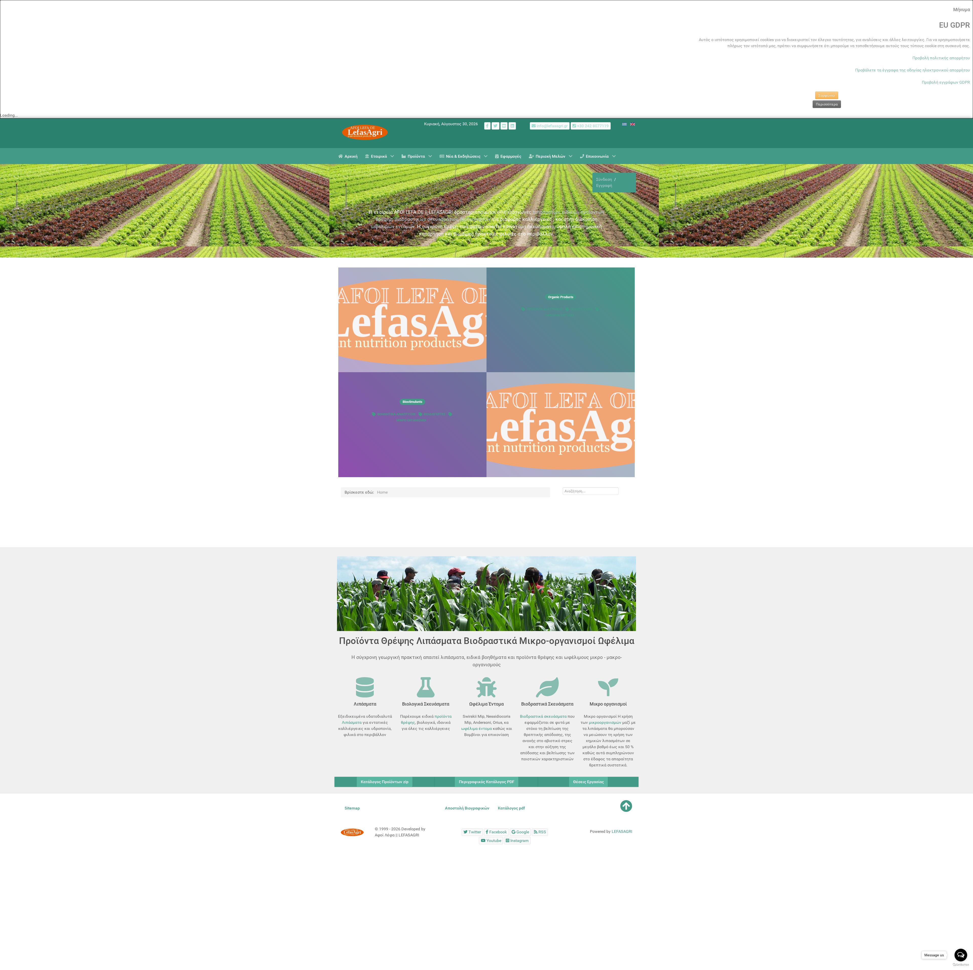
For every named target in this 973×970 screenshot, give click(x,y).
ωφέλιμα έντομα (476, 728)
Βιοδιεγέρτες (434, 414)
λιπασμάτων (546, 212)
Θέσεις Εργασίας (588, 781)
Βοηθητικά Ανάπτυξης (396, 414)
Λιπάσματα (352, 722)
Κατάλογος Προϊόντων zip (384, 781)
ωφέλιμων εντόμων (393, 226)
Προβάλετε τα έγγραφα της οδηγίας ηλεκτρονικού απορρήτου (912, 70)
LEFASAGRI (622, 831)
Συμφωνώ (826, 95)
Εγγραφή (604, 185)
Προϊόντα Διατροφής (544, 309)
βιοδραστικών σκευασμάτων (426, 219)
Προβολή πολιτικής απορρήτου (941, 58)
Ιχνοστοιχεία (581, 309)
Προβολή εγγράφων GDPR (946, 82)
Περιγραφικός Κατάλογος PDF (486, 781)
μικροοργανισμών (605, 722)
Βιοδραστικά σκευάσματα (543, 716)
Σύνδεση (604, 179)
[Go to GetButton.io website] (961, 964)
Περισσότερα (827, 104)
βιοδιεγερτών (475, 219)
